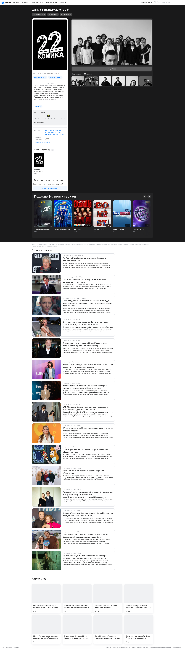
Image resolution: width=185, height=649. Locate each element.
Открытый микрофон (62, 229)
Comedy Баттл (138, 229)
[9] (61, 119)
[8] (58, 119)
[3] (42, 119)
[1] (36, 119)
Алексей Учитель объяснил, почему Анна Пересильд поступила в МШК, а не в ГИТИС (88, 514)
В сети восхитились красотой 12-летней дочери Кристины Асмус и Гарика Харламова (85, 323)
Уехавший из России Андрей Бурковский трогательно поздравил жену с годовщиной (88, 493)
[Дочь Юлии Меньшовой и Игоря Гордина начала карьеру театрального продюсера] (138, 629)
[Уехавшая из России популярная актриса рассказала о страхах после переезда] (77, 598)
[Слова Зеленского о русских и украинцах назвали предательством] (107, 598)
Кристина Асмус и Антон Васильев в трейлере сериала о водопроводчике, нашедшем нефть (85, 557)
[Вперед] (149, 196)
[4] (45, 119)
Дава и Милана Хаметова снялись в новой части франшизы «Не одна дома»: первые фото (85, 535)
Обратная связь (177, 647)
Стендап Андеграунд (42, 229)
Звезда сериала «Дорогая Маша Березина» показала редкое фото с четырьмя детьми (88, 365)
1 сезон (37, 169)
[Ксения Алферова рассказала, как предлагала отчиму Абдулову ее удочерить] (46, 598)
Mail (3, 647)
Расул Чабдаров (51, 130)
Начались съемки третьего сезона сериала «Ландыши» (83, 472)
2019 (34, 73)
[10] (65, 119)
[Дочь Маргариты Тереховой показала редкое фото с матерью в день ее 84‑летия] (107, 629)
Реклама (16, 647)
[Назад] (145, 196)
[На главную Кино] (7, 2)
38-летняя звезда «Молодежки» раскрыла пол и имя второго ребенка (88, 429)
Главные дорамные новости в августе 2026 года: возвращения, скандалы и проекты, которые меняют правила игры (88, 303)
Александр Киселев (52, 134)
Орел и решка (118, 229)
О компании (9, 647)
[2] (39, 119)
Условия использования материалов (160, 647)
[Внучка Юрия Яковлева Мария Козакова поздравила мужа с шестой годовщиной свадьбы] (77, 629)
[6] (52, 119)
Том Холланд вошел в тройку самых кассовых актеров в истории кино (84, 280)
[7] (55, 119)
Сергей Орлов (56, 132)
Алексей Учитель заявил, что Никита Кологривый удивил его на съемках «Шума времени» (86, 387)
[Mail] (3, 2)
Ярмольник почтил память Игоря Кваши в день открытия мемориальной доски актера (85, 344)
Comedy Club (98, 229)
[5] (49, 119)
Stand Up (77, 229)
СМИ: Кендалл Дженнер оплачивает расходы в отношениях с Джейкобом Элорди (85, 408)
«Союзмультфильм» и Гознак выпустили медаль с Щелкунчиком (85, 450)
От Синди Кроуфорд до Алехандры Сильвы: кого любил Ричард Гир (86, 259)
